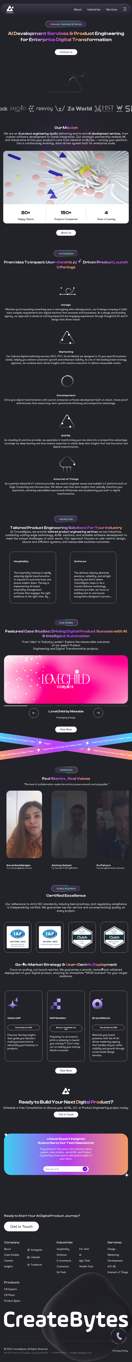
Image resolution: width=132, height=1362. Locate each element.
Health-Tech (86, 1266)
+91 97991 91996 (58, 1353)
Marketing (113, 1254)
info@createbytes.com (81, 1353)
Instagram (36, 1249)
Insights (8, 1266)
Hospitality (63, 1249)
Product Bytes (12, 1300)
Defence (62, 1254)
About (7, 1249)
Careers (8, 1260)
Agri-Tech (84, 1260)
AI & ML (112, 1266)
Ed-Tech (61, 1272)
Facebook (36, 1264)
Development (115, 1260)
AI (80, 1254)
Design (111, 1249)
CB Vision (9, 1295)
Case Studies (11, 1254)
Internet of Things (118, 1272)
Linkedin (35, 1257)
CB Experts (10, 1289)
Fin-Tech (84, 1249)
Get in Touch (21, 1226)
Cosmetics (63, 1266)
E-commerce (64, 1260)
